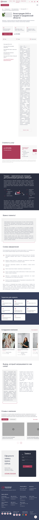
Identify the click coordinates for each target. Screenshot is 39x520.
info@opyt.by (31, 489)
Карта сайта (31, 511)
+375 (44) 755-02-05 (5, 5)
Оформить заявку (7, 34)
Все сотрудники (34, 329)
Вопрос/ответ (23, 1)
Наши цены (18, 1)
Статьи (10, 1)
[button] (21, 443)
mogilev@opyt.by (22, 500)
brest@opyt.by (13, 504)
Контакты (17, 2)
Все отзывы (35, 419)
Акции (14, 1)
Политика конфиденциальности (33, 513)
